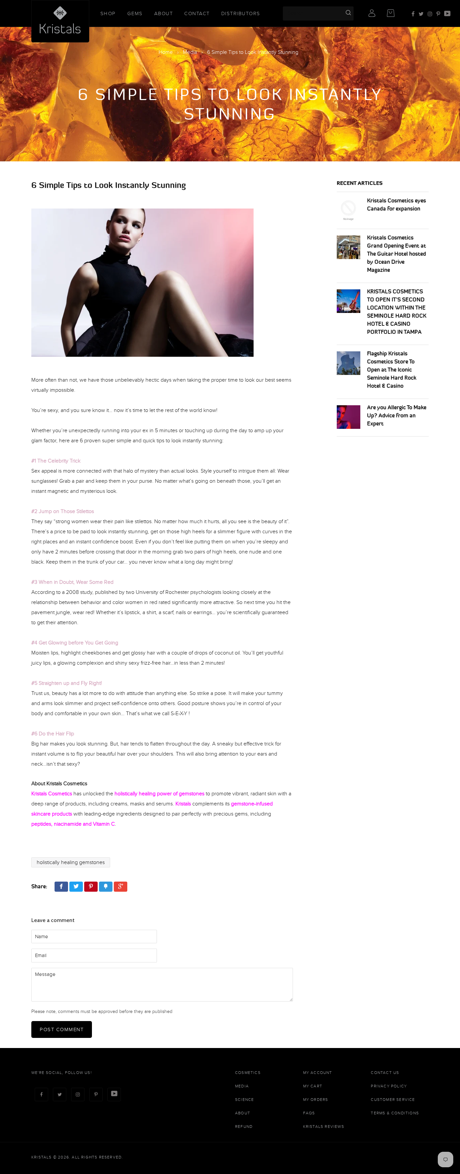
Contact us (385, 1072)
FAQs (309, 1113)
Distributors (240, 13)
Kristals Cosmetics (51, 793)
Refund (244, 1126)
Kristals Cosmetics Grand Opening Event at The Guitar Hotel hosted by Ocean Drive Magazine (396, 253)
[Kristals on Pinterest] (438, 14)
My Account (317, 1072)
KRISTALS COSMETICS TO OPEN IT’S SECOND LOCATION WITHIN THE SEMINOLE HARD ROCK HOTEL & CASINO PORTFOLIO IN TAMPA (396, 311)
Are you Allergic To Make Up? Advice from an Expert (396, 415)
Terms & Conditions (395, 1113)
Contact (197, 13)
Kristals (183, 803)
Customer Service (393, 1099)
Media (190, 52)
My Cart (312, 1086)
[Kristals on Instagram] (430, 14)
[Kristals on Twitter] (421, 14)
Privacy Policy (389, 1086)
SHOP (108, 13)
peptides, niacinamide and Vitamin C (73, 824)
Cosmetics (248, 1072)
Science (244, 1099)
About (163, 13)
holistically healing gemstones (71, 862)
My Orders (315, 1099)
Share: (39, 886)
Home (166, 52)
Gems (135, 13)
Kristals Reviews (323, 1126)
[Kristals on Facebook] (413, 14)
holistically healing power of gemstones (159, 793)
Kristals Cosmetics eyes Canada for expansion (396, 204)
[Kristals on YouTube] (447, 14)
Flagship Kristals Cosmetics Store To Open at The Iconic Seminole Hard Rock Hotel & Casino (391, 369)
